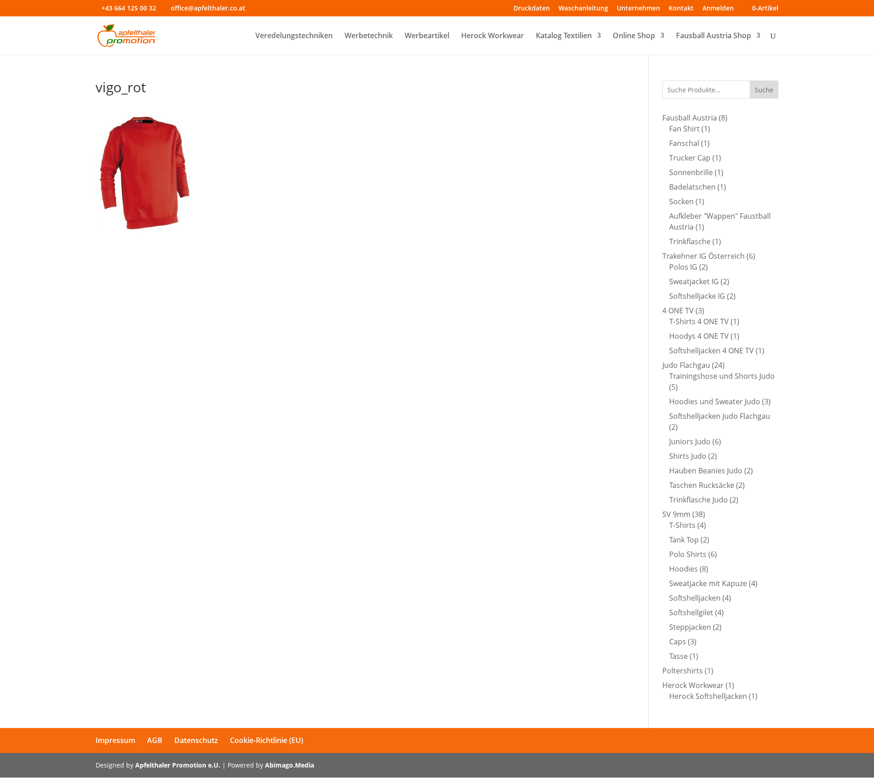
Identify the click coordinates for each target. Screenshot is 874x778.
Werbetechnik (369, 36)
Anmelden (718, 8)
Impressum (115, 740)
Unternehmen (638, 8)
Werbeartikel (427, 36)
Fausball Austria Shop (713, 36)
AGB (155, 740)
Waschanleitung (583, 8)
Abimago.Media (289, 765)
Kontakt (681, 8)
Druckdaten (531, 8)
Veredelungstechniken (294, 36)
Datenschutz (196, 740)
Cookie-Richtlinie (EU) (266, 740)
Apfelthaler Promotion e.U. (177, 765)
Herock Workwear (492, 36)
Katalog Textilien (564, 36)
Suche (764, 89)
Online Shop (634, 36)
